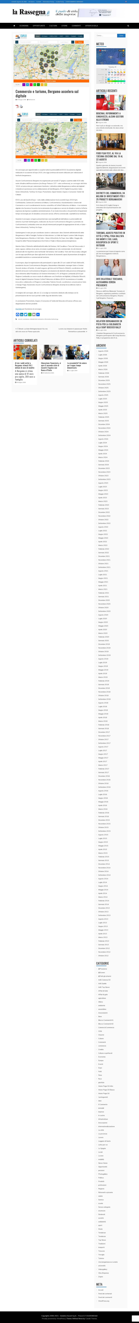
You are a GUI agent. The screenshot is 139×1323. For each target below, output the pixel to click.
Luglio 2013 (102, 923)
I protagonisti (103, 1097)
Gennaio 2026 (103, 377)
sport (100, 1225)
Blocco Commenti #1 (105, 1020)
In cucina (101, 1115)
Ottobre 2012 (103, 956)
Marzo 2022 (102, 545)
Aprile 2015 (102, 849)
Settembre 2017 (104, 743)
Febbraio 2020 (103, 637)
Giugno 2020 (103, 622)
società (101, 1218)
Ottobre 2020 (103, 607)
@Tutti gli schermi (104, 976)
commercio (26, 319)
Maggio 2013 (103, 930)
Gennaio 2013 (103, 945)
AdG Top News (104, 987)
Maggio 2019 (103, 670)
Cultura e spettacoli (105, 1053)
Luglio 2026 (102, 355)
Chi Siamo (31, 1)
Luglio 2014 (102, 882)
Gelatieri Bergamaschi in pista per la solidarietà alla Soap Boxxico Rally (109, 324)
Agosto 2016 (103, 791)
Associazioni (102, 1013)
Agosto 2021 (103, 571)
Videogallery (102, 1269)
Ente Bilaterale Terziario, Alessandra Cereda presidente (109, 282)
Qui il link (19, 309)
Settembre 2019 (104, 655)
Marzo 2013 (102, 937)
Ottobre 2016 (103, 783)
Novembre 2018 (104, 692)
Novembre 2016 (104, 780)
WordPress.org (103, 1301)
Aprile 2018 (102, 717)
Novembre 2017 (104, 736)
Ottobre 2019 (103, 651)
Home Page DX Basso (106, 1090)
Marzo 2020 (102, 633)
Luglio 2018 (102, 706)
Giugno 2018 (103, 710)
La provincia (102, 1134)
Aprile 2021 (102, 586)
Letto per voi (103, 1145)
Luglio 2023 (102, 487)
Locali (100, 1152)
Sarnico (101, 1200)
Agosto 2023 (103, 483)
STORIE (64, 26)
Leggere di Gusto (104, 1141)
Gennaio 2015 (103, 860)
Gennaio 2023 (103, 509)
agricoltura (102, 998)
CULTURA (53, 26)
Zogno (100, 1277)
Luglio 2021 (102, 575)
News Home (102, 1163)
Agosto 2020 (103, 615)
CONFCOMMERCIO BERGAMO (74, 1)
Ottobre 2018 (103, 695)
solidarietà (102, 1222)
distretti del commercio (37, 319)
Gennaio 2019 (103, 684)
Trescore (101, 1251)
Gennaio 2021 (103, 596)
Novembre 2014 (104, 868)
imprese (101, 1112)
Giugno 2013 (103, 926)
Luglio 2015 (102, 838)
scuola (100, 1203)
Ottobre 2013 (103, 912)
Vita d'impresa (103, 1273)
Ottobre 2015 (103, 827)
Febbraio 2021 (103, 593)
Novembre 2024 (104, 428)
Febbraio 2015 (103, 857)
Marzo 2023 (102, 501)
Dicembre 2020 (104, 600)
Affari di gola (103, 994)
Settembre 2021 (104, 567)
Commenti (102, 1042)
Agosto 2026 (103, 351)
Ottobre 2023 (103, 476)
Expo (100, 1068)
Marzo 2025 (102, 413)
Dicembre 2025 (104, 380)
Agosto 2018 (103, 703)
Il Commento (102, 1104)
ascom (20, 319)
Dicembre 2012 (104, 948)
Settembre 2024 (104, 435)
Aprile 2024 (102, 454)
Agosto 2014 (103, 879)
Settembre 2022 (104, 523)
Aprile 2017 (102, 761)
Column (101, 1038)
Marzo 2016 (102, 809)
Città (100, 1031)
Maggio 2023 (103, 494)
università (101, 1266)
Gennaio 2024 (103, 465)
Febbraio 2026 (103, 373)
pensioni (101, 1170)
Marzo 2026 (102, 369)
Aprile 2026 (102, 366)
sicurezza (101, 1211)
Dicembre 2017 (104, 732)
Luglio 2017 (102, 750)
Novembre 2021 (104, 560)
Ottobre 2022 (103, 520)
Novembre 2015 (104, 824)
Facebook (126, 2)
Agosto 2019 (103, 659)
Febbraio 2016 (103, 813)
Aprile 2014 (102, 893)
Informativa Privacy (48, 1)
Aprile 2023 (102, 498)
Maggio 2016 (103, 802)
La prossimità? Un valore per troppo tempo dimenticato (77, 365)
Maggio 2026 (103, 362)
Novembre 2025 (104, 384)
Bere (100, 1016)
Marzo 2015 (102, 853)
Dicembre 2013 (104, 908)
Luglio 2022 (102, 531)
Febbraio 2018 (103, 725)
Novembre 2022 (104, 516)
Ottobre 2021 (103, 564)
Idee (99, 1101)
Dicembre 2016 (104, 776)
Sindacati (101, 1214)
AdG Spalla (102, 983)
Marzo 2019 (102, 677)
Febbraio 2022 (103, 549)
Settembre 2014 (104, 875)
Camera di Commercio (106, 1027)
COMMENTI (76, 26)
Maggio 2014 (103, 890)
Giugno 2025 (103, 402)
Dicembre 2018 (104, 688)
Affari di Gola (103, 991)
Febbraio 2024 (103, 461)
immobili (101, 1108)
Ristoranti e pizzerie (105, 1192)
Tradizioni (101, 1244)
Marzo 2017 (102, 765)
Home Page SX (103, 1093)
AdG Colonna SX (104, 980)
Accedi (100, 1290)
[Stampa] (21, 108)
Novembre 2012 (104, 952)
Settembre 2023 (104, 479)
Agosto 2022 (103, 527)
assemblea (102, 1009)
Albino (100, 1002)
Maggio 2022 (103, 538)
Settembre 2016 (104, 787)
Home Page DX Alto (105, 1086)
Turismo (101, 1258)
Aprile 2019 (102, 673)
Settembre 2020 (104, 611)
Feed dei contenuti (105, 1294)
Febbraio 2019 (103, 681)
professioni (102, 1185)
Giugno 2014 (103, 886)
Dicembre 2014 (104, 864)
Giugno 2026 (103, 358)
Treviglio (101, 1255)
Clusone (101, 1035)
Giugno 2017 (103, 754)
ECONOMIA (24, 26)
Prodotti (101, 1181)
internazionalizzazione (106, 1126)
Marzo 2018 (102, 721)
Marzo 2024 (102, 457)
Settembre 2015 (104, 831)
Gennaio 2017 (103, 772)
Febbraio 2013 (103, 941)
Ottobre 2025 (103, 388)
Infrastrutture (103, 1119)
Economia (101, 1057)
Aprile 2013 (102, 934)
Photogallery (103, 1174)
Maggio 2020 (103, 626)
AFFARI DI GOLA (91, 26)
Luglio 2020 (102, 618)
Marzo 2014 (102, 897)
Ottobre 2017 (103, 739)
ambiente (101, 1005)
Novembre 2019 (104, 648)
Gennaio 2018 (103, 728)
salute (100, 1196)
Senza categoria (104, 1207)
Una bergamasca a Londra (108, 1262)
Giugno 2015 (103, 842)
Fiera (100, 1075)
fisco (100, 1079)
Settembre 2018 (104, 699)
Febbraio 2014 (103, 901)
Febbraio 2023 (103, 505)
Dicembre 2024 (104, 424)
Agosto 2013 (103, 919)
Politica (101, 1178)
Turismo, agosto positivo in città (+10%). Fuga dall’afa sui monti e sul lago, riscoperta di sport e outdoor (110, 239)
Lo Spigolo (102, 1148)
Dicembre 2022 (104, 512)
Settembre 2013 (104, 915)
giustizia (101, 1082)
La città (101, 1130)
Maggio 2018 (103, 714)
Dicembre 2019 (104, 644)
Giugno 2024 (103, 446)
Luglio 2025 (102, 399)
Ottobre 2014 (103, 871)
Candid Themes (91, 1319)
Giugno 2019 (103, 666)
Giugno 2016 (103, 798)
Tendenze (102, 1233)
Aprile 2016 (102, 805)
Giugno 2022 (103, 534)
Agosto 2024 (103, 439)
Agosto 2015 (103, 835)
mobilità (101, 1159)
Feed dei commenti (105, 1297)
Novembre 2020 (104, 604)
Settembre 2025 (104, 391)
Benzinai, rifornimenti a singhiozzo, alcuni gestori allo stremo (110, 116)
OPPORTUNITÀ (39, 26)
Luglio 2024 (102, 443)
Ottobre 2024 (103, 432)
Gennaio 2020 (103, 640)
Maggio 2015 (103, 846)
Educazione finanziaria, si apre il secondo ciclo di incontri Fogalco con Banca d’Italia (51, 366)
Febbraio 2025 (103, 417)
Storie (100, 1229)
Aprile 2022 (102, 542)
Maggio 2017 (103, 758)
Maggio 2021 (103, 582)
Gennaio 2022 (103, 553)
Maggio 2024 (103, 450)
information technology (51, 319)
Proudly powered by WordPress (54, 1319)
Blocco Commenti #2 (105, 1024)
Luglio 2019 (102, 662)
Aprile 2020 (102, 629)
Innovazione (102, 1123)
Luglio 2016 (102, 794)
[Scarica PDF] (17, 108)
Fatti (100, 1071)
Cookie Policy (60, 1)
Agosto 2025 (103, 395)
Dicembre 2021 (104, 556)
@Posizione (102, 969)
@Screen (101, 972)
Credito (101, 1049)
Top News (102, 1240)
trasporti (101, 1247)
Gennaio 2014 (103, 904)
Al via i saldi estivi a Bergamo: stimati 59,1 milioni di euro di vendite (25, 371)
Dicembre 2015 (104, 820)
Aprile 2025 (102, 410)
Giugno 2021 (103, 578)
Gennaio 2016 (103, 816)
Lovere (100, 1156)
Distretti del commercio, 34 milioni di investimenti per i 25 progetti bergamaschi (110, 196)
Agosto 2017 (103, 747)
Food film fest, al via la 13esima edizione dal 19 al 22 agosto (109, 156)
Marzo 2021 (102, 589)
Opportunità (102, 1167)
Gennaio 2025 (103, 421)
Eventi (100, 1064)
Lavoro (100, 1137)
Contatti (38, 1)
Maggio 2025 (103, 406)
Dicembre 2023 (104, 468)
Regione (101, 1189)
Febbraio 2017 (103, 769)
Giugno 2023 (103, 490)
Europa (100, 1060)
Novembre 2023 (104, 472)
